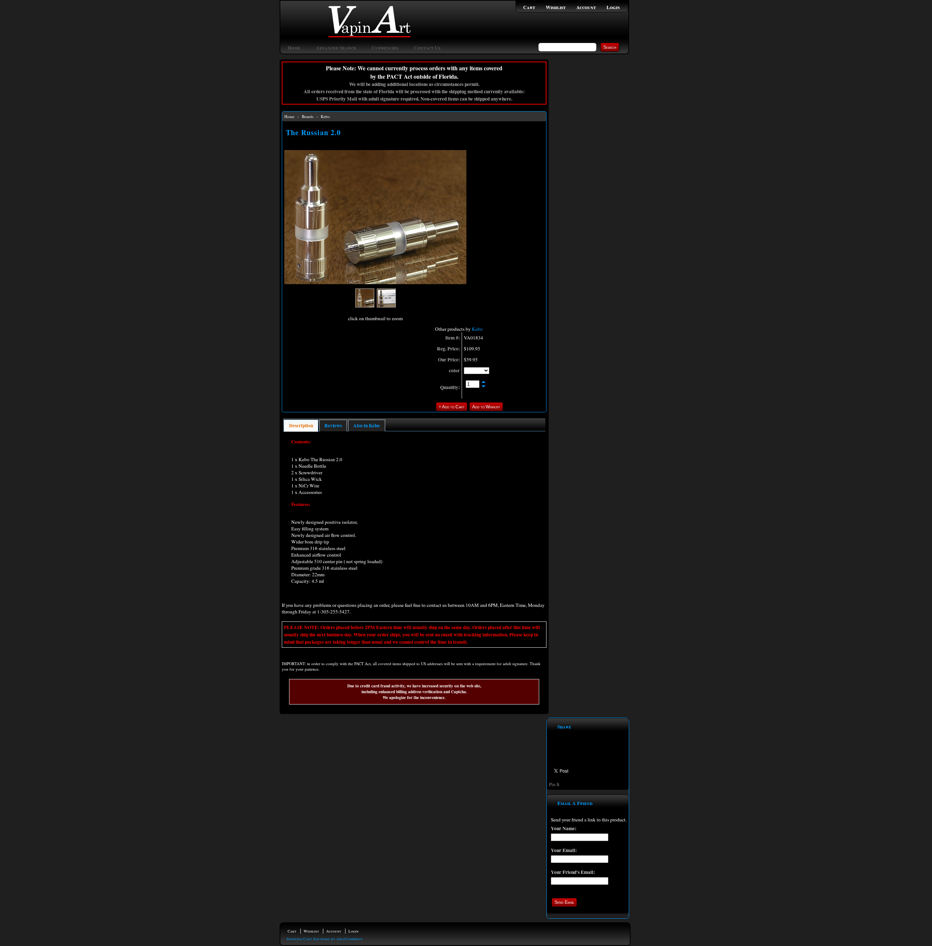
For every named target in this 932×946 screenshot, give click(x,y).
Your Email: (564, 850)
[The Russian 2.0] (375, 282)
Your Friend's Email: (573, 872)
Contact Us (427, 47)
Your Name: (563, 828)
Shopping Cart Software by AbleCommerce (325, 938)
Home (294, 47)
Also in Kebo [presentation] (366, 425)
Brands (307, 116)
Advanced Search (336, 47)
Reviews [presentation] (333, 425)
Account (586, 7)
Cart (529, 7)
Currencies (385, 47)
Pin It (554, 784)
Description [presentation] (301, 425)
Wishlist (556, 7)
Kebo (325, 116)
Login (613, 7)
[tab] (301, 426)
